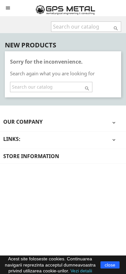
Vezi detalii (81, 270)
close (110, 265)
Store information (31, 156)
